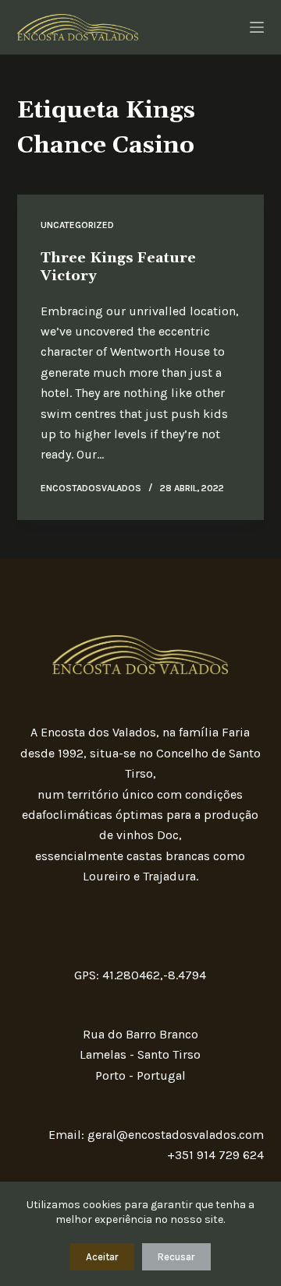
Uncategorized (77, 225)
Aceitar (102, 1257)
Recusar (176, 1257)
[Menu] (257, 27)
